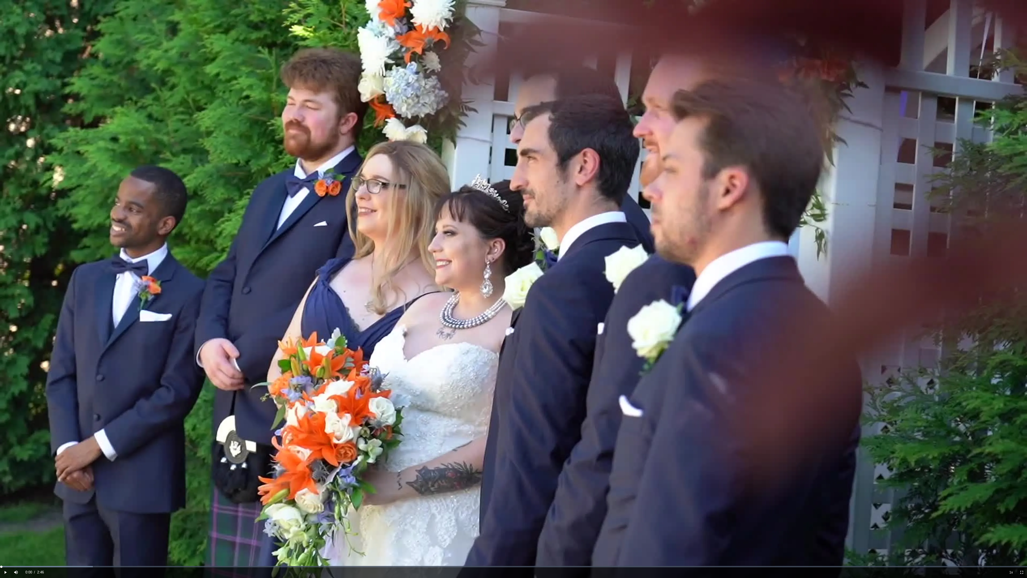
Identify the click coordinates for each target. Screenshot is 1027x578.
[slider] (513, 566)
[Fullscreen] (1021, 572)
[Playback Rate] (1011, 572)
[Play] (5, 572)
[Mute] (16, 572)
